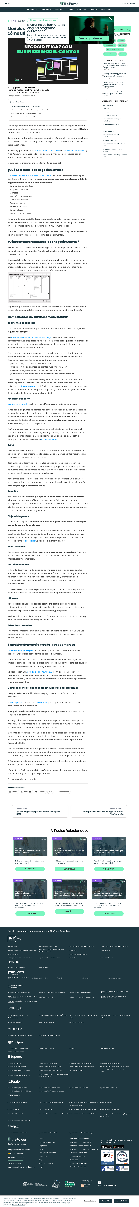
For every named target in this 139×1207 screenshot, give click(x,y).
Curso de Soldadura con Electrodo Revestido (84, 1109)
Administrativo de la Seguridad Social (82, 1066)
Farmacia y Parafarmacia (16, 1052)
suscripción (30, 540)
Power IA (106, 109)
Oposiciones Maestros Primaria (18, 1133)
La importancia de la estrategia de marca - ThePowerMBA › (104, 812)
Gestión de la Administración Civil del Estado (114, 1066)
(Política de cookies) (19, 1205)
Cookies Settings (90, 1201)
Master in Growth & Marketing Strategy (82, 946)
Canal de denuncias (78, 1167)
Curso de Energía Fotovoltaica (17, 1102)
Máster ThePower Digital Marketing (112, 120)
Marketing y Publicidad (15, 1022)
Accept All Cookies (121, 1201)
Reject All (105, 1201)
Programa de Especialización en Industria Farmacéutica (115, 992)
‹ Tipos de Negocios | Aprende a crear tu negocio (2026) (37, 812)
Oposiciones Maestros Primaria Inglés (82, 1133)
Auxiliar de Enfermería (107, 1048)
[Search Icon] (128, 29)
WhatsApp (27, 792)
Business (18, 838)
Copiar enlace (64, 792)
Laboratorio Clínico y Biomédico (18, 1048)
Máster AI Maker (43, 967)
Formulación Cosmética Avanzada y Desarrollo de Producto (113, 997)
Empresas (43, 1146)
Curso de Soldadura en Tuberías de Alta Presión (54, 1114)
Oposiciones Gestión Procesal (110, 1063)
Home (41, 1139)
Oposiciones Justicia (14, 1063)
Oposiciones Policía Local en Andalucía (51, 1091)
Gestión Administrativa (77, 1022)
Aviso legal (74, 1160)
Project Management (111, 124)
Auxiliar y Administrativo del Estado (50, 1066)
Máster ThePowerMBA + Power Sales (114, 145)
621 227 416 (15, 1153)
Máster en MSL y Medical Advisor (80, 992)
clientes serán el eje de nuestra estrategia (32, 337)
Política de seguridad (78, 1163)
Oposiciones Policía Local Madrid (49, 1088)
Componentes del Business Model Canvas (26, 113)
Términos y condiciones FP (80, 1146)
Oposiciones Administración (17, 1066)
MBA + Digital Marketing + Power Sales (115, 156)
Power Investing (108, 128)
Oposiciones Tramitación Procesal (81, 1063)
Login (41, 1167)
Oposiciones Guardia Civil (108, 1088)
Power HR (106, 112)
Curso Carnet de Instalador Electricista (51, 1102)
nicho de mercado (50, 439)
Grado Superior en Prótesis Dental (49, 1035)
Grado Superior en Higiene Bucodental (20, 1035)
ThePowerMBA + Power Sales (48, 946)
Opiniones (43, 1156)
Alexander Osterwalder (74, 150)
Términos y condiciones (79, 1139)
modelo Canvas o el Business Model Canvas (31, 175)
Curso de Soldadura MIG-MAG (109, 1109)
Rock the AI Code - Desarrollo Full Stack (19, 978)
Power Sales (73, 950)
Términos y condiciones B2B (81, 1142)
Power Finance (108, 131)
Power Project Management (78, 954)
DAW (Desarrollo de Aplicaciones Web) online (53, 1015)
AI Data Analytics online (40, 978)
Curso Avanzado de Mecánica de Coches (83, 1114)
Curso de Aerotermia (45, 1109)
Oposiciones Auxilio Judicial (48, 1063)
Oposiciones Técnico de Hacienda (19, 1075)
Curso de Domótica (106, 1102)
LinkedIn (14, 792)
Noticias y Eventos (46, 1163)
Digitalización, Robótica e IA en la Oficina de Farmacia (22, 1001)
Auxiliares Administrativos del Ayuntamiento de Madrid (116, 1070)
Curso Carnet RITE (13, 1109)
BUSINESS (22, 21)
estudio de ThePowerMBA (39, 671)
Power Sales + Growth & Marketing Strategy (114, 946)
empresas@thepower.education (21, 1167)
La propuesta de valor (18, 404)
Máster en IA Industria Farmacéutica (82, 997)
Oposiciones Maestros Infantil (48, 1133)
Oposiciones (19, 1071)
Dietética (72, 1048)
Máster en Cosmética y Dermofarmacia (52, 992)
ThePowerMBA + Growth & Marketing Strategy (22, 950)
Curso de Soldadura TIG (15, 1114)
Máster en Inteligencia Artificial (16, 967)
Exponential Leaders (110, 115)
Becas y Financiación (47, 1142)
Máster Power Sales (110, 140)
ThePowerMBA (108, 105)
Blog (40, 1160)
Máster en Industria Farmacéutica (19, 992)
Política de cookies (77, 1156)
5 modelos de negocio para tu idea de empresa (28, 117)
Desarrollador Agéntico (114, 978)
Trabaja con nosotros (47, 1153)
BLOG (13, 21)
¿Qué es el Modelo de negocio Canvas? (25, 106)
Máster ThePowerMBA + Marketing (112, 136)
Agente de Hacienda (76, 1071)
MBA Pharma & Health (46, 997)
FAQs (41, 1149)
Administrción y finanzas (46, 1022)
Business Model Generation (46, 150)
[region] (69, 1201)
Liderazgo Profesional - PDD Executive (20, 958)
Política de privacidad (78, 1153)
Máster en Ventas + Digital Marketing (113, 150)
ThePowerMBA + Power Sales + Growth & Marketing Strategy (52, 950)
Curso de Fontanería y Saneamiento (19, 1121)
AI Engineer (85, 978)
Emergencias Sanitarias (46, 1048)
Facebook (41, 792)
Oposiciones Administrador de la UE (50, 1071)
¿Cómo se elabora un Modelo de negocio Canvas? (29, 110)
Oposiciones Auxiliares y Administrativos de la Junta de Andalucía (54, 1075)
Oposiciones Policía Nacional (79, 1088)
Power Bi (60, 978)
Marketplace (16, 702)
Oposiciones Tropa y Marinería (17, 1088)
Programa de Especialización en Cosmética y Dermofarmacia (22, 997)
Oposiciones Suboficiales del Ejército (19, 1091)
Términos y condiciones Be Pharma (84, 1149)
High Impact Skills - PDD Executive (49, 958)
